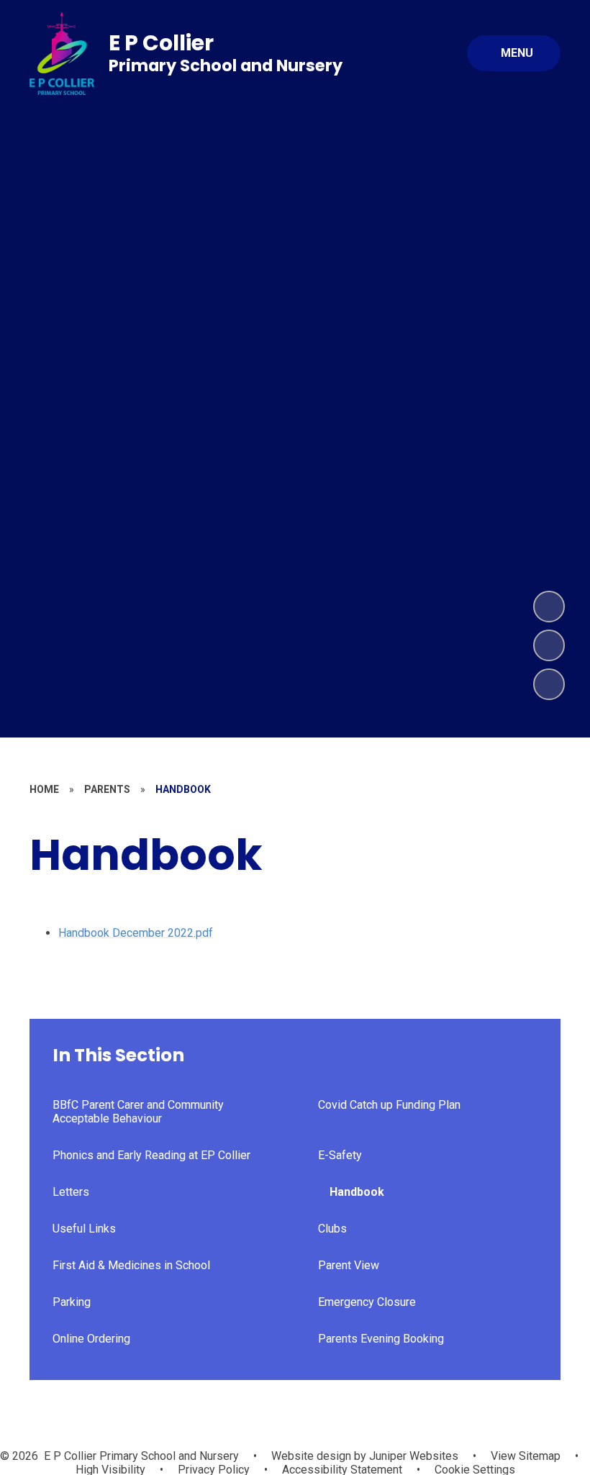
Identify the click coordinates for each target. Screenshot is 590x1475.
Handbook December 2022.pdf (135, 933)
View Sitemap (525, 1456)
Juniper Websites (412, 1456)
